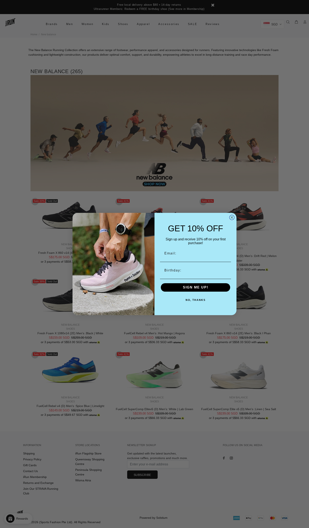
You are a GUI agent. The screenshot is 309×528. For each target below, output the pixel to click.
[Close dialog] (231, 217)
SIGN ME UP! (195, 287)
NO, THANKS (196, 300)
